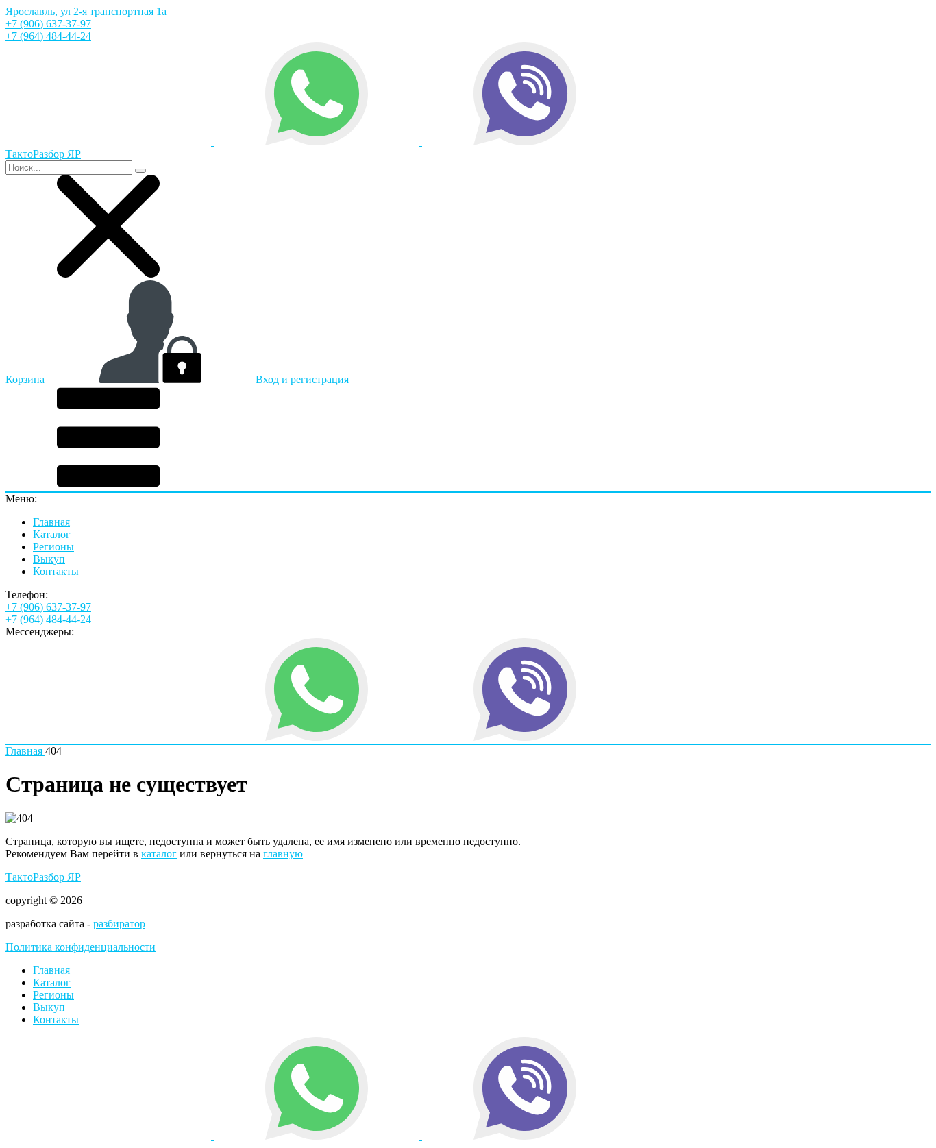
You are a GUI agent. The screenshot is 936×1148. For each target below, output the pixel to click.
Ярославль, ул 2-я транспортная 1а (86, 11)
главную (283, 853)
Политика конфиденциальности (80, 947)
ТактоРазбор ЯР (43, 877)
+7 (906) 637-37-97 (48, 23)
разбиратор (119, 923)
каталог (159, 853)
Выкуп (49, 559)
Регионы (53, 546)
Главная (51, 522)
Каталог (52, 534)
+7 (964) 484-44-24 (48, 36)
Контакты (56, 571)
